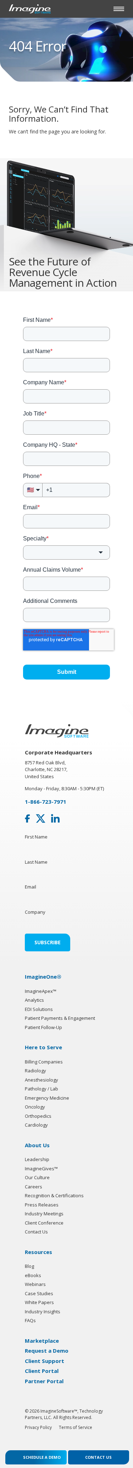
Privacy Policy (38, 1427)
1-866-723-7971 (45, 801)
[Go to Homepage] (30, 8)
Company (35, 912)
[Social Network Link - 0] (27, 818)
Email (30, 887)
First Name (36, 837)
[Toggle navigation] (118, 9)
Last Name (36, 862)
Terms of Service (75, 1427)
